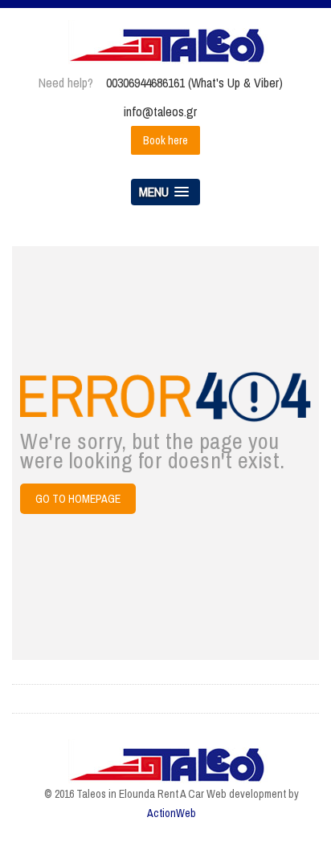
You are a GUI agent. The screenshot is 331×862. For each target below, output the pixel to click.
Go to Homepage (78, 499)
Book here (165, 140)
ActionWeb (171, 813)
